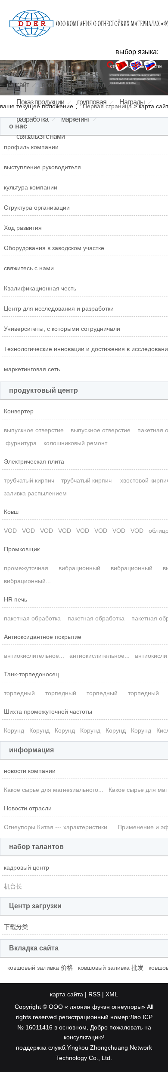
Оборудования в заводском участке (54, 247)
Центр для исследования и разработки (59, 308)
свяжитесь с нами (29, 268)
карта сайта (66, 994)
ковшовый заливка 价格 (40, 967)
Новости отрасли (28, 808)
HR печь (15, 599)
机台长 (13, 886)
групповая (91, 102)
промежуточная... (28, 568)
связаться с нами (40, 136)
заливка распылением (36, 493)
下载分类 (16, 926)
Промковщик (22, 549)
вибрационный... (82, 568)
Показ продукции (40, 102)
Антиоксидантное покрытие (42, 636)
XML (112, 994)
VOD (10, 530)
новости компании (30, 770)
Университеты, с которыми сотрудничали (62, 328)
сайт (22, 85)
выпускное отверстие (34, 430)
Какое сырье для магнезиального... (53, 789)
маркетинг (75, 119)
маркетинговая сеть (32, 369)
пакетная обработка (33, 618)
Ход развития (23, 227)
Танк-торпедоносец (31, 674)
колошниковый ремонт (76, 443)
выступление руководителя (42, 167)
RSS (94, 994)
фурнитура (21, 443)
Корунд (14, 730)
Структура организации (37, 207)
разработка (32, 119)
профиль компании (31, 147)
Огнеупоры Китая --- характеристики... (58, 827)
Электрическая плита (34, 461)
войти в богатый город (73, 85)
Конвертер (19, 411)
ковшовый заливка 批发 (110, 967)
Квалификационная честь (40, 288)
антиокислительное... (34, 655)
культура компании (30, 187)
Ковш (11, 511)
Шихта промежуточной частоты (48, 711)
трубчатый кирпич (30, 480)
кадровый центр (26, 867)
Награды (132, 102)
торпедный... (22, 693)
